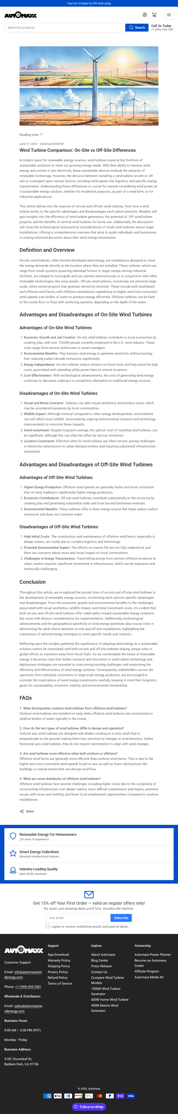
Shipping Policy (59, 966)
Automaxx (94, 1088)
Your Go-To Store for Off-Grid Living (89, 3)
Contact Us (99, 972)
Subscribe (121, 918)
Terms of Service (60, 984)
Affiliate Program (147, 971)
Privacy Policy (58, 972)
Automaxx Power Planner (153, 955)
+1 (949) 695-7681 (28, 987)
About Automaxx (103, 955)
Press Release (101, 966)
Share (30, 811)
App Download (58, 955)
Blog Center (99, 960)
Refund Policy (58, 978)
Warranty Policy (59, 960)
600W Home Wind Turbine (110, 1000)
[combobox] (76, 27)
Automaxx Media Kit (149, 977)
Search (140, 28)
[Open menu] (169, 15)
